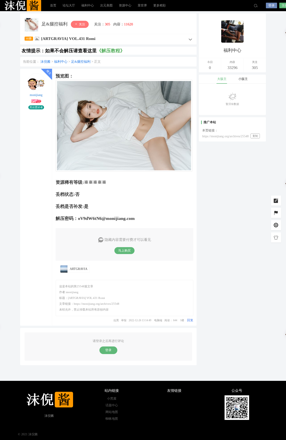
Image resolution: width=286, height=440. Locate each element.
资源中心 (125, 5)
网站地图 (111, 412)
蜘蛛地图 (111, 418)
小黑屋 (111, 398)
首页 (53, 5)
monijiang (36, 95)
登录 (271, 5)
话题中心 (111, 405)
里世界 (142, 5)
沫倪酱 (22, 5)
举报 (123, 320)
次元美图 (106, 5)
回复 (190, 320)
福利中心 (87, 5)
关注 (81, 24)
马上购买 (124, 250)
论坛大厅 (69, 5)
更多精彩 (159, 5)
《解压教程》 (111, 50)
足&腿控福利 (55, 23)
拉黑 (116, 320)
